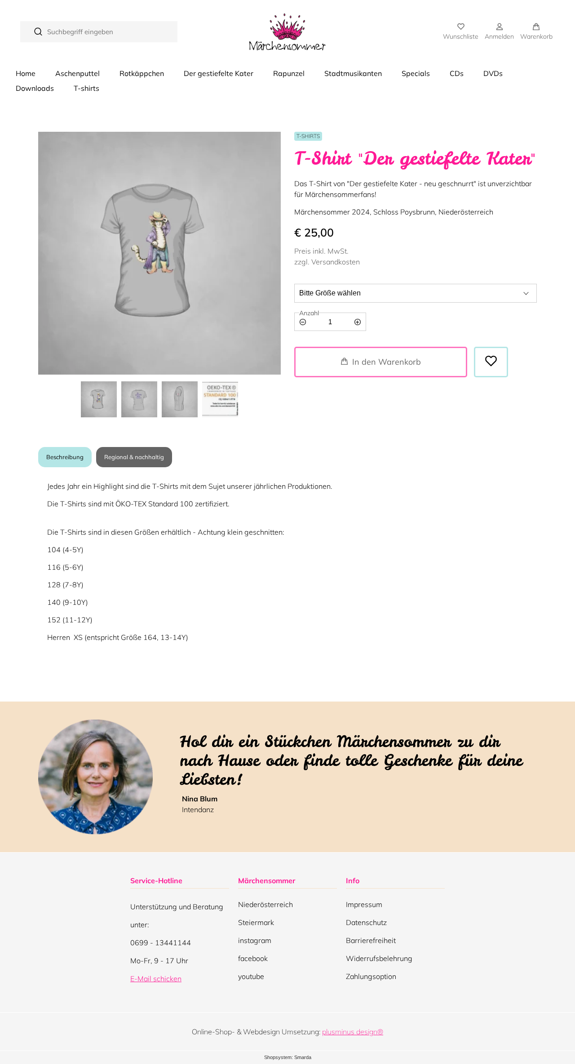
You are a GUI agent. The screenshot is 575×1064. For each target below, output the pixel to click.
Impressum (364, 904)
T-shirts (86, 88)
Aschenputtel (77, 73)
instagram (254, 942)
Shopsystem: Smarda (287, 1058)
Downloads (35, 88)
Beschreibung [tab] (65, 456)
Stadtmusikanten (353, 73)
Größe (306, 284)
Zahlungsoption (371, 976)
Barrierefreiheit (371, 940)
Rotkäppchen (141, 73)
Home (25, 73)
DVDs (493, 73)
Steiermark (256, 924)
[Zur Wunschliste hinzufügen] (491, 362)
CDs (457, 73)
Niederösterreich (265, 906)
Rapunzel (289, 73)
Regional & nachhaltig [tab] (134, 456)
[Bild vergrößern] (159, 253)
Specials (416, 73)
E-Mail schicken (155, 978)
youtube (251, 978)
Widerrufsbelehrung (379, 958)
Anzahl (309, 313)
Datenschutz (366, 922)
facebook (253, 960)
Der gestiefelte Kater (218, 73)
